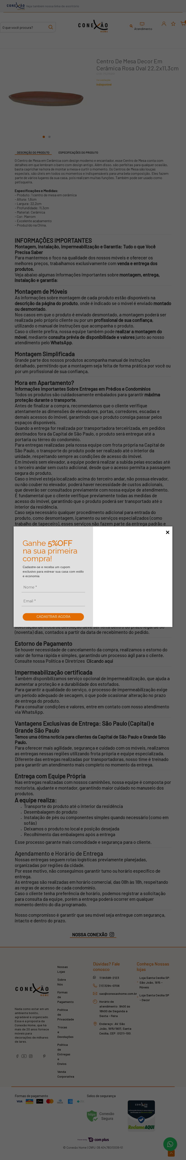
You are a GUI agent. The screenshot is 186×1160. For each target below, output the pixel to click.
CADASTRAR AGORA (53, 617)
